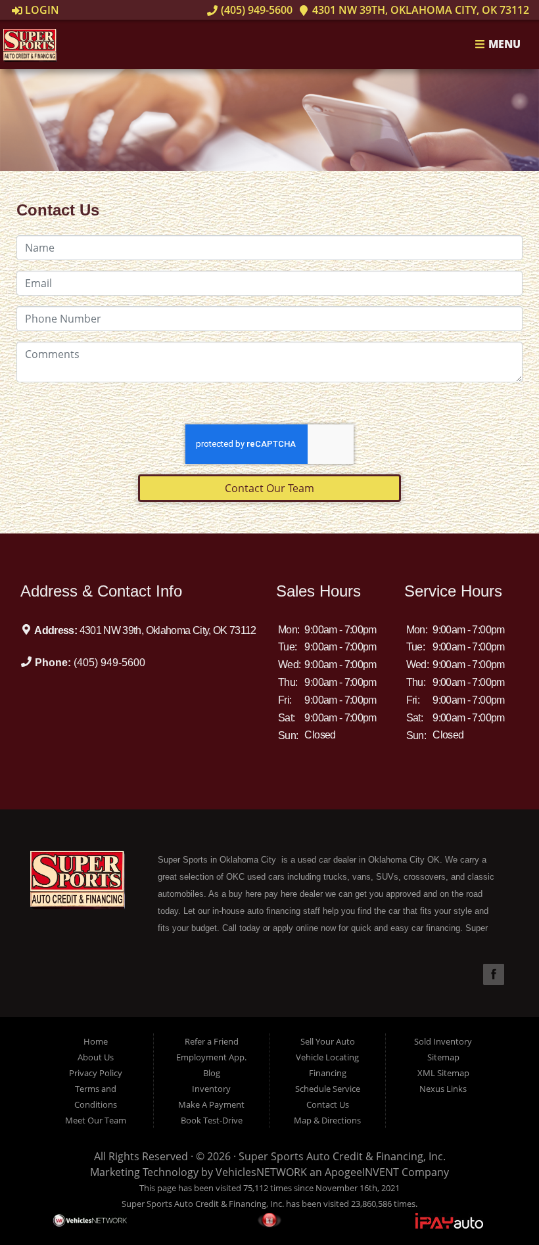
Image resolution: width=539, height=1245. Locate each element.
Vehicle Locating (327, 1057)
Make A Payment (211, 1104)
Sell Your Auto (327, 1041)
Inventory (211, 1089)
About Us (96, 1057)
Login (40, 10)
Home (95, 1041)
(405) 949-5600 (255, 10)
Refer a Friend (212, 1041)
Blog (211, 1073)
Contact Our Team (269, 488)
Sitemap (443, 1057)
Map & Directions (327, 1120)
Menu (503, 44)
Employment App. (211, 1057)
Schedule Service (327, 1089)
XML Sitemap (443, 1073)
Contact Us (327, 1104)
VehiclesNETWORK (261, 1172)
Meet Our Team (95, 1120)
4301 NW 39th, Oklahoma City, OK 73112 (419, 10)
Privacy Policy (95, 1073)
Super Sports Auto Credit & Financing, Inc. (342, 1156)
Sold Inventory (443, 1041)
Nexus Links (443, 1089)
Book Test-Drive (212, 1120)
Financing (327, 1073)
